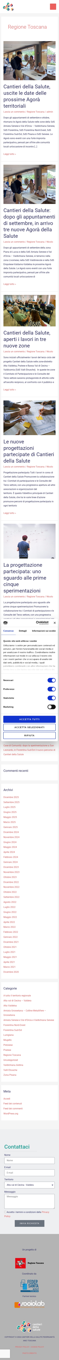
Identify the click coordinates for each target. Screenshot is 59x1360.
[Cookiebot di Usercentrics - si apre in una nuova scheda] (37, 623)
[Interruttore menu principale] (53, 7)
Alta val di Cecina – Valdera (17, 1000)
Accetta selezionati (29, 727)
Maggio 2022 (10, 917)
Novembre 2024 (11, 837)
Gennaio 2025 (10, 827)
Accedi (6, 1098)
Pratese (7, 1050)
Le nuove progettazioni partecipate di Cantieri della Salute (28, 451)
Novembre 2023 (11, 872)
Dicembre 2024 (11, 832)
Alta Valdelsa (10, 1005)
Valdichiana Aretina (13, 1065)
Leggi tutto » (9, 153)
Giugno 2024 (9, 842)
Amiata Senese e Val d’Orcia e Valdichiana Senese (28, 1020)
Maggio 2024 (10, 847)
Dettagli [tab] (23, 630)
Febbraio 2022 (10, 932)
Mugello (7, 1040)
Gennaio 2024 (10, 862)
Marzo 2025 (9, 822)
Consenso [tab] (8, 630)
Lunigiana (8, 1035)
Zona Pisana (9, 1075)
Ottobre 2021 (10, 947)
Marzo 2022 (9, 927)
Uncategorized (10, 1060)
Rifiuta (29, 735)
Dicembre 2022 (11, 882)
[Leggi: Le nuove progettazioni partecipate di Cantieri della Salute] (29, 417)
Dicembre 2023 (11, 867)
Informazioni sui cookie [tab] (44, 630)
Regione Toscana (35, 112)
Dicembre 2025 (11, 797)
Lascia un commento (14, 112)
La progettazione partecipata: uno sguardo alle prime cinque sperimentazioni (24, 578)
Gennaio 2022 (10, 937)
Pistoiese (8, 1045)
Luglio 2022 (9, 907)
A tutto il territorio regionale (17, 995)
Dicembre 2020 (11, 972)
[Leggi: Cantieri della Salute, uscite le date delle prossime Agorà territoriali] (29, 60)
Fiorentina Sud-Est (12, 1030)
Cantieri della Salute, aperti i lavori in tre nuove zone (26, 339)
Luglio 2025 (9, 807)
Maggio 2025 (10, 817)
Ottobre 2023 (10, 877)
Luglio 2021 (9, 952)
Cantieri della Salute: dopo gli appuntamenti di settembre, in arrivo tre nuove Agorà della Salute (29, 223)
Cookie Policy (37, 1347)
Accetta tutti (29, 719)
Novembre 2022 (11, 887)
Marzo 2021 (9, 967)
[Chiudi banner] (55, 623)
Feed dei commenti (13, 1108)
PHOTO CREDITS (29, 1353)
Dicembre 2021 (11, 942)
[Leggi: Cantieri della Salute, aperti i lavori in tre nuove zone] (29, 310)
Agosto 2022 (9, 902)
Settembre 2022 (11, 897)
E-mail (7, 1167)
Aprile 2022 (9, 922)
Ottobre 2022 (10, 892)
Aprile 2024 (9, 852)
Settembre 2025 (11, 802)
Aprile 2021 (9, 962)
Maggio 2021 (10, 957)
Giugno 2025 (9, 812)
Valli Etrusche (10, 1070)
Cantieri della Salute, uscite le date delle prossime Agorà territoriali (26, 96)
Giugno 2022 (9, 912)
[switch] (52, 689)
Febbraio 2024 (10, 857)
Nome (7, 1155)
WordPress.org (10, 1113)
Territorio (8, 1179)
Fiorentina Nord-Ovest (14, 1025)
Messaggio (9, 1192)
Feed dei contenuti (12, 1103)
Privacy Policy (22, 1347)
